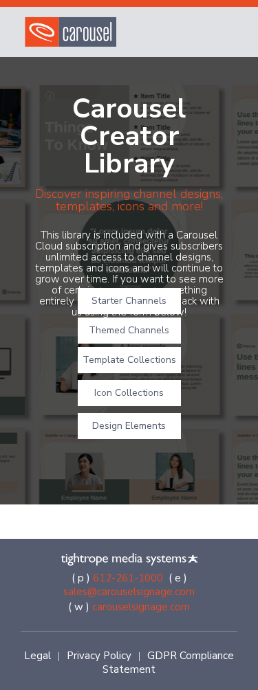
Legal (37, 656)
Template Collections (129, 359)
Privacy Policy (99, 656)
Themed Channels (129, 330)
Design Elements (129, 425)
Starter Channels (129, 300)
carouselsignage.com (141, 607)
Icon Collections (129, 392)
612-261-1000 (128, 578)
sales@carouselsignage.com (129, 592)
